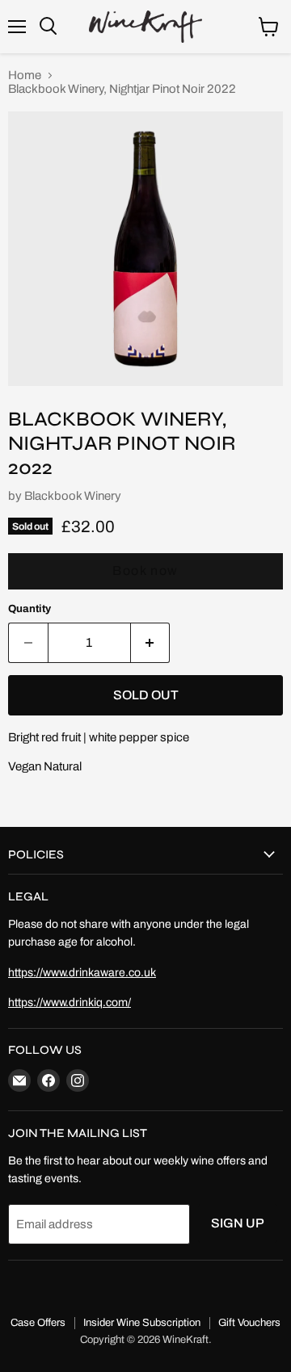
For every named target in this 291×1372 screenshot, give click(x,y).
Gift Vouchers (249, 1322)
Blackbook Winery (72, 495)
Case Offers (38, 1322)
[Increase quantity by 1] (151, 643)
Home (24, 75)
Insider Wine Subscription (141, 1322)
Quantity (29, 608)
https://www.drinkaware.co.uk (82, 973)
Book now (145, 570)
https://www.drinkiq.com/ (69, 1002)
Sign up (237, 1223)
